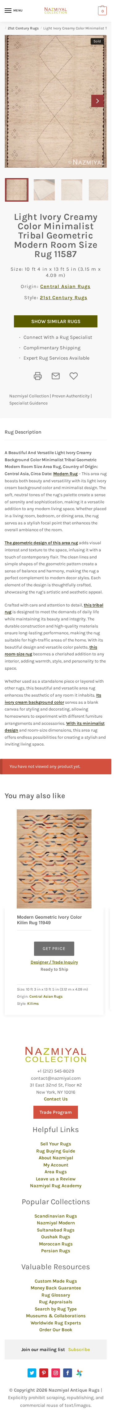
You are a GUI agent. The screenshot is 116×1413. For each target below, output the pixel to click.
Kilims (33, 1003)
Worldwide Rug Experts (56, 1323)
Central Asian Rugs (65, 286)
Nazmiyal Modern (56, 1223)
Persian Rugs (55, 1250)
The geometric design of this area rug (41, 542)
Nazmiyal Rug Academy (55, 1185)
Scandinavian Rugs (55, 1216)
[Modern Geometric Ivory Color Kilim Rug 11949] (54, 858)
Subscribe (79, 1349)
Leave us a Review (55, 1179)
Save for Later (73, 376)
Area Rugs (56, 1172)
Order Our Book (55, 1329)
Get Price (54, 948)
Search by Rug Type (56, 1309)
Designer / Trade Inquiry (54, 962)
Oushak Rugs (55, 1237)
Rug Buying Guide (55, 1151)
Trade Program (56, 1112)
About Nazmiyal (56, 1158)
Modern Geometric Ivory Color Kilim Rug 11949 (49, 919)
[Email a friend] (55, 376)
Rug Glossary (55, 1295)
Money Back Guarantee (56, 1288)
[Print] (37, 376)
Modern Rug (65, 473)
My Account (55, 1165)
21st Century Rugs (23, 28)
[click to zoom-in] (56, 101)
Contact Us (56, 1099)
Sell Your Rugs (55, 1144)
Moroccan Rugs (56, 1244)
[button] (97, 101)
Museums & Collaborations (56, 1316)
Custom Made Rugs (56, 1281)
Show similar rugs (55, 321)
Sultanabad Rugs (56, 1230)
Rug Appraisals (55, 1302)
